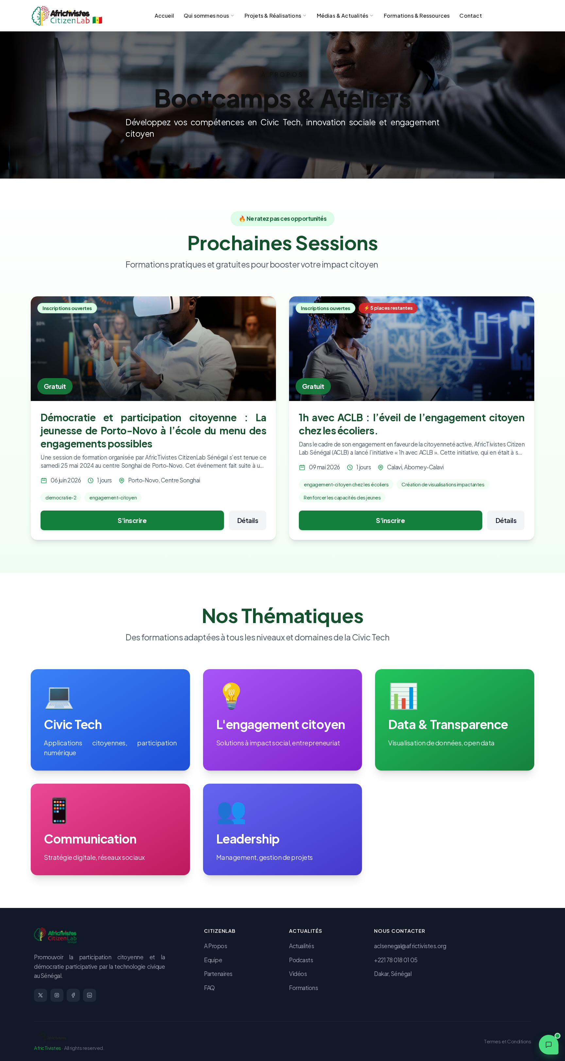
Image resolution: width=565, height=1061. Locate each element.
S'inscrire (132, 520)
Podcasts (301, 960)
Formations (303, 987)
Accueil (164, 15)
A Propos (215, 945)
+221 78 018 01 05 (396, 960)
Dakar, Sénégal (392, 973)
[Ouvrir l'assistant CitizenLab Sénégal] (548, 1044)
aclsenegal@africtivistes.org (410, 945)
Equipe (213, 960)
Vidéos (298, 973)
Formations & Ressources (417, 15)
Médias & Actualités (342, 15)
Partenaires (218, 973)
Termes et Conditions (507, 1041)
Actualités (301, 945)
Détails (247, 520)
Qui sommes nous (206, 15)
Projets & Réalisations (273, 15)
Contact (470, 15)
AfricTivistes (47, 1048)
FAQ (209, 987)
